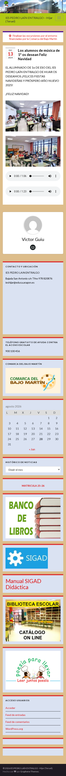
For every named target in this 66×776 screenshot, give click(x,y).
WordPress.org (14, 728)
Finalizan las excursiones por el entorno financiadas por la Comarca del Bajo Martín (33, 37)
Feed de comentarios (18, 721)
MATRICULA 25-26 (33, 485)
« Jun (32, 449)
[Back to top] (57, 767)
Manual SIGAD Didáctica (23, 584)
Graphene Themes (29, 771)
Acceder (10, 707)
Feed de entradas (15, 714)
